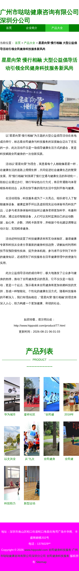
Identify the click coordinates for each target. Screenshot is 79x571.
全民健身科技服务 (60, 549)
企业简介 (31, 27)
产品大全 (57, 27)
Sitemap (41, 562)
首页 (9, 27)
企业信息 (37, 35)
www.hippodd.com (36, 549)
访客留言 (62, 35)
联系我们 (11, 35)
